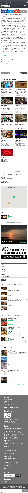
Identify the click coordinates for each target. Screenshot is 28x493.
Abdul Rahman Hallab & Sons (14, 307)
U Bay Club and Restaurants (19, 139)
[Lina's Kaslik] (21, 104)
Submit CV (6, 483)
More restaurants (21, 311)
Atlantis (3, 123)
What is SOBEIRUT (8, 399)
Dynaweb (6, 401)
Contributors (7, 481)
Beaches (14, 438)
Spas (8, 440)
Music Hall (10, 215)
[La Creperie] (21, 121)
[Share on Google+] (17, 11)
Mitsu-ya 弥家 (11, 302)
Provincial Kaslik (20, 89)
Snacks (16, 430)
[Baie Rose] (7, 104)
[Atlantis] (7, 121)
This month (20, 443)
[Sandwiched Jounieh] (7, 137)
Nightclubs (13, 431)
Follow (17, 171)
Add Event (6, 467)
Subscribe (6, 468)
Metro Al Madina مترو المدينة (14, 370)
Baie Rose (4, 105)
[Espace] (7, 156)
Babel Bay (10, 292)
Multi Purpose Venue (11, 55)
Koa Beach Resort (6, 89)
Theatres (11, 433)
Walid (9, 357)
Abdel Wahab (11, 297)
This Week (14, 443)
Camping (17, 436)
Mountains (19, 438)
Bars (9, 431)
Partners (6, 402)
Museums (14, 434)
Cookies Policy (21, 487)
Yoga (15, 440)
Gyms (10, 438)
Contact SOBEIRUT (8, 461)
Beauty (11, 440)
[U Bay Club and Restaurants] (21, 137)
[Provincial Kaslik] (21, 88)
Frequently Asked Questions (11, 462)
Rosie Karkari (11, 377)
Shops (9, 437)
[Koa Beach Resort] (7, 88)
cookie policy (6, 2)
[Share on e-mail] (23, 11)
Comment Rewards (9, 470)
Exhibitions (19, 431)
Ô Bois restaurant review (13, 322)
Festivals (16, 433)
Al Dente (10, 287)
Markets (16, 437)
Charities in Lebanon (9, 404)
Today (10, 443)
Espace (3, 157)
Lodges (12, 436)
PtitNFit (9, 350)
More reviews (22, 343)
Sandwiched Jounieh (4, 139)
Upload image (5, 73)
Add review (23, 73)
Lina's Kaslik (19, 105)
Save (3, 171)
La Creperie (18, 123)
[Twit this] (11, 11)
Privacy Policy (13, 487)
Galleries (9, 434)
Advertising (7, 464)
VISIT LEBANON (11, 407)
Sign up (25, 490)
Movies (20, 433)
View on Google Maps (14, 187)
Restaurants (11, 430)
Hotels (8, 436)
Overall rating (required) (7, 61)
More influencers (21, 384)
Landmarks (20, 434)
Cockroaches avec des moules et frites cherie (16, 338)
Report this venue (6, 209)
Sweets (20, 430)
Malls (12, 437)
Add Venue (7, 465)
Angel (9, 363)
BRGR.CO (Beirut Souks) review (15, 331)
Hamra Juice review (12, 318)
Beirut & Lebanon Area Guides (11, 453)
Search (3, 279)
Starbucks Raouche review (14, 327)
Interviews (6, 449)
